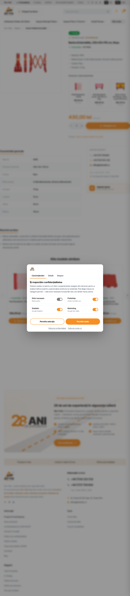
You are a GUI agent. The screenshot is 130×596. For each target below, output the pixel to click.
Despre (60, 276)
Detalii (50, 276)
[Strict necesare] (59, 299)
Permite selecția (47, 321)
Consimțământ (38, 276)
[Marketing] (95, 309)
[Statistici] (59, 309)
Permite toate (83, 321)
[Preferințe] (95, 299)
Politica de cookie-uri (75, 328)
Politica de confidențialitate (57, 328)
